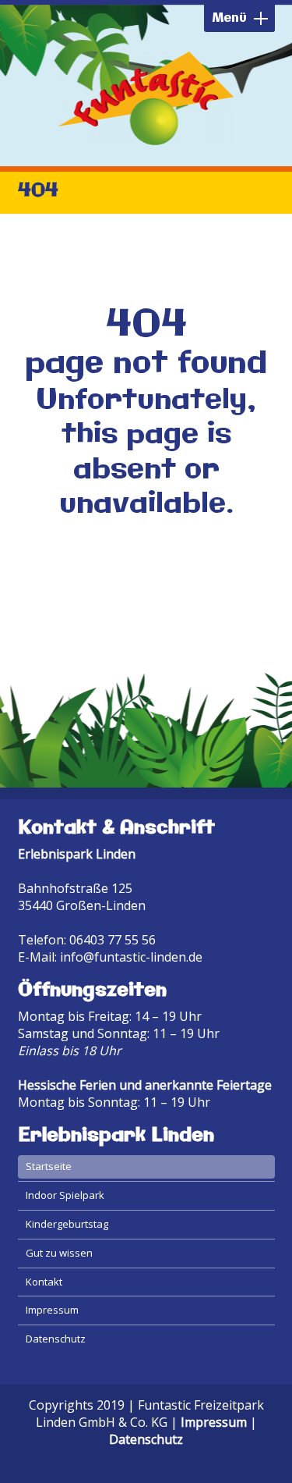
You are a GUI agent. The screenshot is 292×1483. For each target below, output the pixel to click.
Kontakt (44, 1282)
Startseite (49, 1166)
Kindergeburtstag (67, 1224)
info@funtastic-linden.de (131, 957)
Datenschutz (56, 1339)
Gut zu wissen (59, 1253)
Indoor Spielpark (65, 1195)
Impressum (52, 1310)
